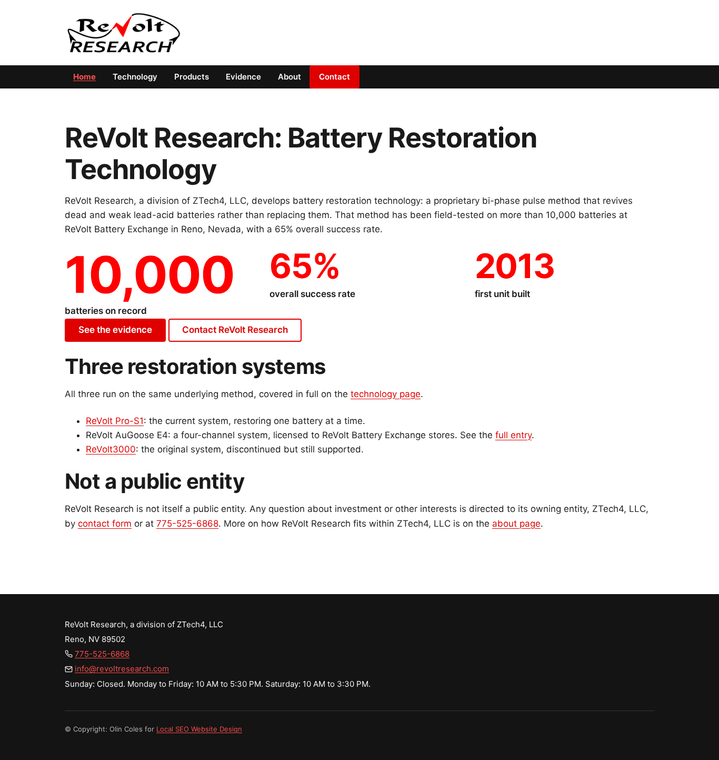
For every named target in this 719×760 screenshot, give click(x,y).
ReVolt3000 (111, 449)
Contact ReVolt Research (235, 329)
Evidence (243, 77)
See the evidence (115, 329)
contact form (105, 523)
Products (191, 77)
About (289, 77)
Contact (334, 77)
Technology (135, 77)
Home (84, 77)
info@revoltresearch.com (122, 669)
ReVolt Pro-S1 (115, 421)
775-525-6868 (187, 523)
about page (516, 523)
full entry (513, 435)
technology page (386, 394)
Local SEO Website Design (199, 729)
